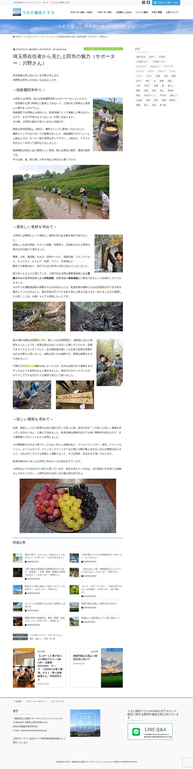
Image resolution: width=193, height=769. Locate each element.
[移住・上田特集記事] (112, 659)
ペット (139, 76)
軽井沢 (173, 100)
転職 (164, 100)
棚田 (31, 639)
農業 (138, 105)
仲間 (174, 76)
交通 (158, 76)
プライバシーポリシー (36, 701)
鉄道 (154, 105)
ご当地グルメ (142, 61)
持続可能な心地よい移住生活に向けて (99, 603)
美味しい (38, 639)
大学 (138, 86)
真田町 (171, 90)
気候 (146, 90)
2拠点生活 (140, 57)
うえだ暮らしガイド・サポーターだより (103, 49)
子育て (147, 86)
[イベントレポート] (24, 659)
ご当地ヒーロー (159, 61)
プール (173, 71)
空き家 (163, 95)
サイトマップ (57, 701)
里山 (146, 105)
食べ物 (52, 639)
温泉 (154, 90)
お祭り (152, 57)
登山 (162, 90)
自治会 (139, 100)
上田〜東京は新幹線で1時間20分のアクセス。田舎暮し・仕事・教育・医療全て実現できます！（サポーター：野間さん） (45, 572)
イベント (140, 71)
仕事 (166, 76)
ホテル (149, 76)
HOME (18, 701)
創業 (162, 81)
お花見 (162, 57)
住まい (139, 81)
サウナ (151, 71)
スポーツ (162, 71)
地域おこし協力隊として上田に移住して (100, 618)
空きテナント (150, 95)
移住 (138, 95)
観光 (156, 100)
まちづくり (141, 66)
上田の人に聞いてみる (167, 2)
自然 (46, 639)
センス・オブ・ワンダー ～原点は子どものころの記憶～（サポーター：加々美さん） (101, 589)
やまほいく (155, 66)
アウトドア (169, 66)
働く (148, 81)
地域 (170, 81)
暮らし (171, 86)
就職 (156, 86)
